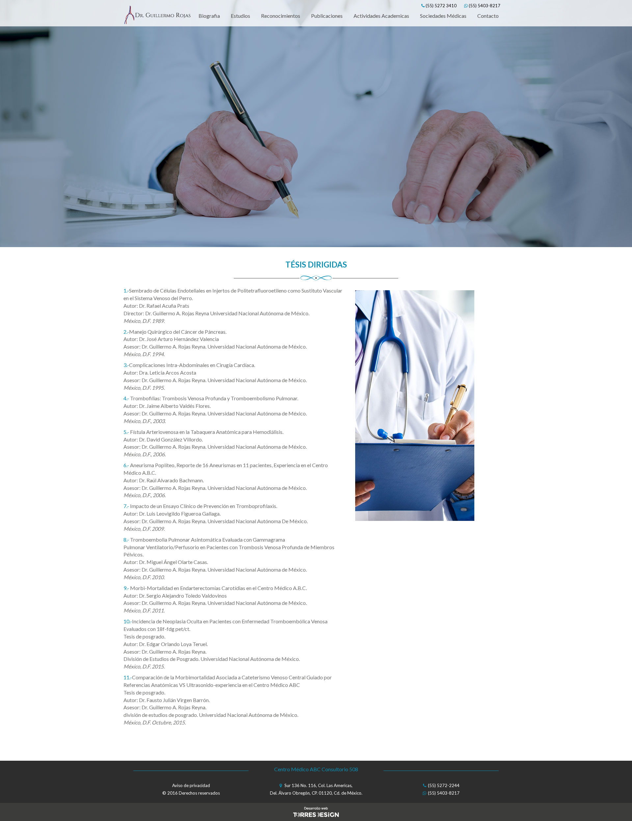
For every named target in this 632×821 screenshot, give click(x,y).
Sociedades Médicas (443, 16)
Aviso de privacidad (191, 785)
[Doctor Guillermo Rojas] (157, 16)
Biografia (209, 16)
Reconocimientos (280, 16)
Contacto (488, 16)
